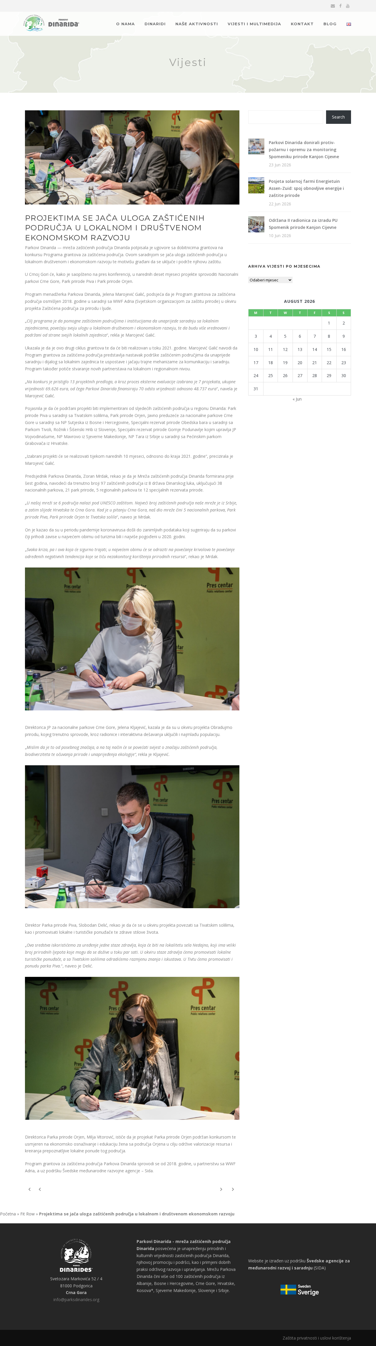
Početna (8, 1214)
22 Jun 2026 (280, 204)
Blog (330, 23)
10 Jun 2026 (280, 235)
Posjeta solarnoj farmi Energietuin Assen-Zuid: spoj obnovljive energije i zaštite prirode (306, 188)
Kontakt (302, 23)
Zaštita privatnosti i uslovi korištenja (317, 1338)
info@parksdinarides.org (76, 1299)
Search (338, 117)
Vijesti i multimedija (254, 23)
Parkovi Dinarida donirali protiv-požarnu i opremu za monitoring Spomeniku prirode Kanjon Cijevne (304, 149)
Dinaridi (155, 23)
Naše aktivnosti (196, 23)
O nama (125, 23)
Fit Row (27, 1214)
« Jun (297, 399)
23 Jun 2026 (280, 165)
